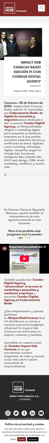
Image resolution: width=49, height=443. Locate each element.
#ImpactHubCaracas (23, 318)
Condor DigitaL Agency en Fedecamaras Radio (22, 300)
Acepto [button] (21, 439)
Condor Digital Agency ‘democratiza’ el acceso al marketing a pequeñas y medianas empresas (23, 286)
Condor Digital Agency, (24, 124)
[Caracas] (19, 5)
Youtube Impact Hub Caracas (20, 347)
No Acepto (33, 439)
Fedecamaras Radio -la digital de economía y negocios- (23, 116)
